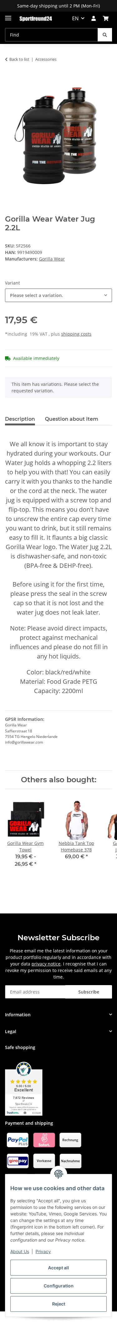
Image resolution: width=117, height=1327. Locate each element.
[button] (93, 18)
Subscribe (88, 992)
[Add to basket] (10, 78)
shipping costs (76, 334)
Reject (58, 1303)
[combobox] (58, 295)
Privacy (43, 1251)
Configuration (59, 1285)
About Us (19, 1251)
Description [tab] (20, 419)
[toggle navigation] (8, 15)
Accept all (58, 1267)
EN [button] (75, 18)
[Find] (105, 34)
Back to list (19, 59)
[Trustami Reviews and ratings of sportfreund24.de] (23, 1088)
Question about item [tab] (71, 419)
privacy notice (46, 964)
